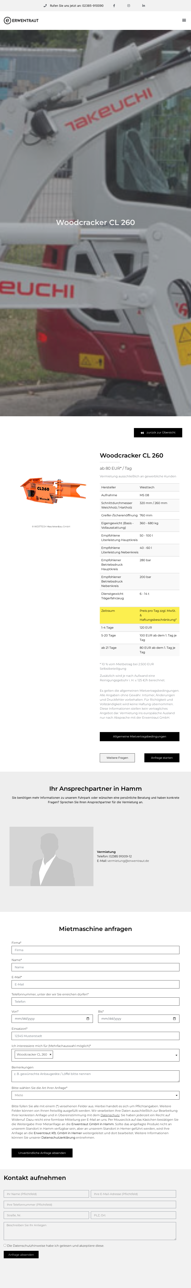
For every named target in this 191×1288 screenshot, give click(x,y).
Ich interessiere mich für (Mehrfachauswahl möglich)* (51, 1046)
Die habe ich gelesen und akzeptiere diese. (55, 1245)
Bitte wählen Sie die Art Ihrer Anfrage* (39, 1088)
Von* (15, 1011)
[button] (184, 20)
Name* (17, 960)
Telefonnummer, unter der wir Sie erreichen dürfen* (50, 994)
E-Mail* (17, 977)
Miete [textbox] (19, 1095)
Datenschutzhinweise (29, 1245)
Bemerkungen (23, 1067)
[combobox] (95, 1055)
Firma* (16, 943)
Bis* (101, 1011)
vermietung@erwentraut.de (128, 861)
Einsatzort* (19, 1029)
